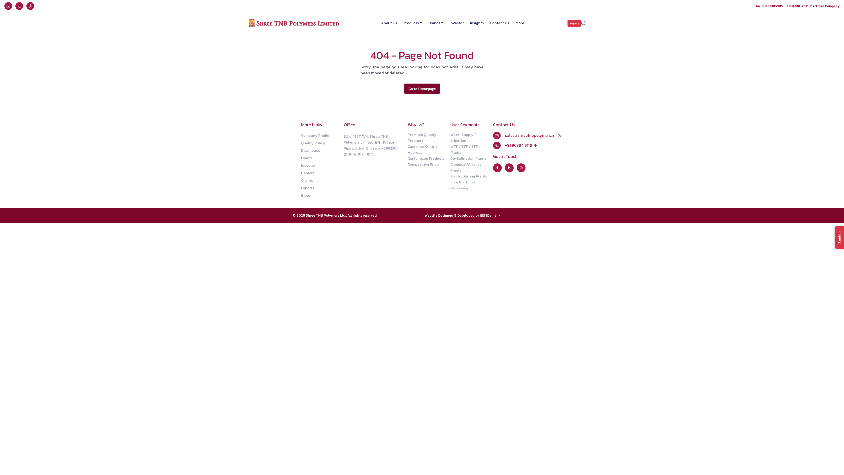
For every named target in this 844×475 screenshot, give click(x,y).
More (520, 23)
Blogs (306, 195)
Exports (307, 188)
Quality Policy (313, 143)
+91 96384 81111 (518, 145)
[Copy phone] (535, 145)
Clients (307, 180)
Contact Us (499, 23)
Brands (434, 23)
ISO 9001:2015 (772, 6)
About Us (389, 23)
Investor (457, 23)
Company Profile (315, 135)
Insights (477, 23)
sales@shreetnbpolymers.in (530, 135)
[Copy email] (559, 135)
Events (307, 158)
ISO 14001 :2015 (797, 6)
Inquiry (574, 23)
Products (411, 23)
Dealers (307, 173)
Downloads (310, 150)
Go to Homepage (422, 88)
